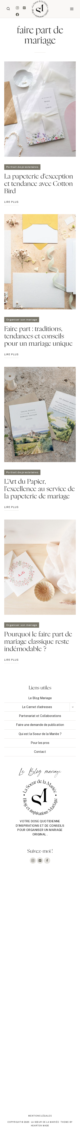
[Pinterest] (24, 7)
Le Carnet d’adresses (37, 707)
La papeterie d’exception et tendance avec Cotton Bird (38, 184)
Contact (40, 751)
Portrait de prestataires (22, 167)
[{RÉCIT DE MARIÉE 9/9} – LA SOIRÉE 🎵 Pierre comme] (40, 903)
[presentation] (40, 109)
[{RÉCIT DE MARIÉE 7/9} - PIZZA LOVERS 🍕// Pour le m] (40, 993)
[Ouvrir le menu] (72, 9)
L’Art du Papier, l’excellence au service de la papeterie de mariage (39, 489)
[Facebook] (17, 14)
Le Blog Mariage (40, 698)
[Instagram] (17, 7)
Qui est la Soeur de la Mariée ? (40, 734)
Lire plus (11, 202)
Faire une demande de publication (40, 725)
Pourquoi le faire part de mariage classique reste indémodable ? (38, 641)
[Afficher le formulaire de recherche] (8, 9)
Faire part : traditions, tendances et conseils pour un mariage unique (38, 336)
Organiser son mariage (21, 319)
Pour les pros (40, 743)
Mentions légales (40, 1116)
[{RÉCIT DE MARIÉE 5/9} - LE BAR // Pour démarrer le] (40, 1084)
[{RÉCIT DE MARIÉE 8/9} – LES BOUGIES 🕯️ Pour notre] (40, 948)
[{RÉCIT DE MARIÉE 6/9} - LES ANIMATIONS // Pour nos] (40, 1039)
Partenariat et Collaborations (40, 716)
